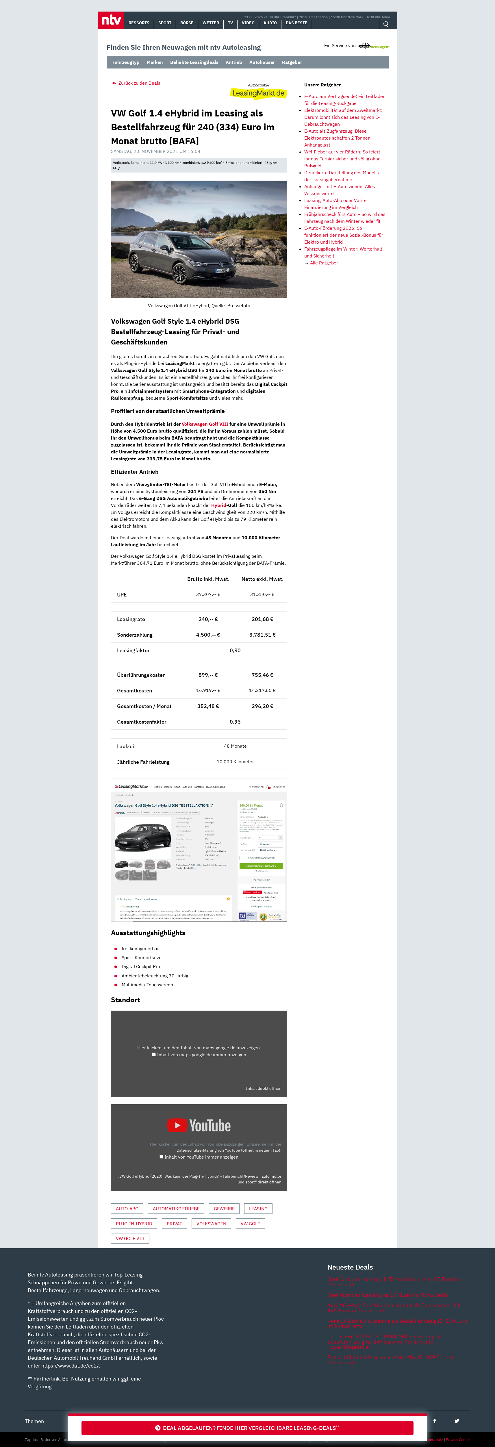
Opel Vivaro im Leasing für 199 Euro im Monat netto (387, 1295)
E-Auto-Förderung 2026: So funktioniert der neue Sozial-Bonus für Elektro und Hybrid (343, 235)
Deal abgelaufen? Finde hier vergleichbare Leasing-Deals (250, 1427)
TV (230, 22)
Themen (34, 1421)
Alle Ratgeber (324, 263)
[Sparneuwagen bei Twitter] (457, 1421)
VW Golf (250, 1223)
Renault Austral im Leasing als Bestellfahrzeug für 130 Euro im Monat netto (397, 1323)
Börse (187, 22)
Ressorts (139, 22)
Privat (174, 1223)
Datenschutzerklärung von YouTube (228, 1150)
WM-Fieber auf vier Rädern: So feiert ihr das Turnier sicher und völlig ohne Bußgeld (342, 158)
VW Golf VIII (130, 1238)
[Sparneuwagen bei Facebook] (434, 1421)
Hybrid (218, 505)
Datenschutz (432, 1439)
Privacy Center (458, 1439)
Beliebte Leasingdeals (194, 62)
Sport (164, 22)
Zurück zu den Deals (138, 83)
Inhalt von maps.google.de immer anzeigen (201, 1054)
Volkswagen (211, 1223)
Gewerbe (224, 1208)
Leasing (258, 1208)
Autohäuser (262, 62)
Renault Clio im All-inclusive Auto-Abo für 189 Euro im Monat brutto (391, 1360)
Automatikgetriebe (176, 1208)
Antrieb (234, 62)
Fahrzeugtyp (126, 62)
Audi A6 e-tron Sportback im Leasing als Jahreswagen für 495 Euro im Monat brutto (394, 1308)
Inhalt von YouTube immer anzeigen (201, 1157)
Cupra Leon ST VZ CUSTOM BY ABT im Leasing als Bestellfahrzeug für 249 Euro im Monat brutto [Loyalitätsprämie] (385, 1341)
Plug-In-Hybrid (134, 1223)
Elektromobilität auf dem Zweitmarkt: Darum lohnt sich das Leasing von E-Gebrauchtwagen (343, 117)
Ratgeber (292, 62)
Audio (270, 22)
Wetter (211, 22)
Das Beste (296, 22)
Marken (155, 62)
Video (248, 22)
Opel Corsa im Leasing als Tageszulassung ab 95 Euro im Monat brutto (393, 1282)
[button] (111, 20)
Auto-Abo (127, 1208)
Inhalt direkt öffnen (263, 1088)
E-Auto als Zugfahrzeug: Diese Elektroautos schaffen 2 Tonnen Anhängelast (337, 138)
